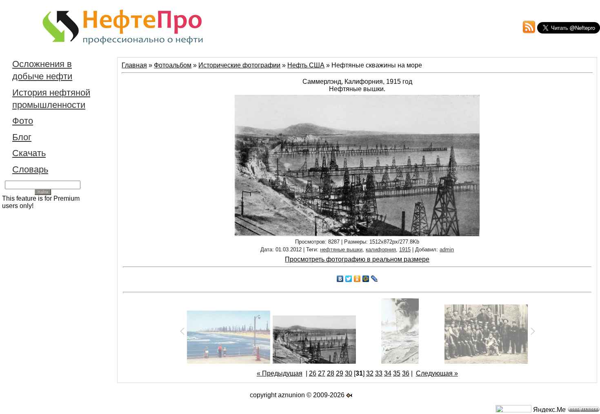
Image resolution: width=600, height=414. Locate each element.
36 (405, 373)
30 (348, 373)
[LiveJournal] (374, 278)
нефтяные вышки (341, 249)
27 (321, 373)
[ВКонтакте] (340, 278)
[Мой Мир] (366, 278)
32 (369, 373)
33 (378, 373)
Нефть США (305, 65)
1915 (405, 249)
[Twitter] (348, 278)
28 (330, 373)
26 (312, 373)
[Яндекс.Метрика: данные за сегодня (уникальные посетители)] (549, 409)
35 (396, 373)
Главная (134, 65)
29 (339, 373)
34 (387, 373)
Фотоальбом (172, 65)
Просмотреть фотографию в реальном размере (357, 259)
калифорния (381, 249)
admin (447, 249)
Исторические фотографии (239, 65)
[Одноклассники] (357, 278)
